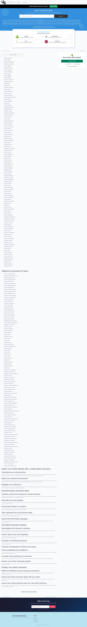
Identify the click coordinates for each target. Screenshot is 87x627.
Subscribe (52, 606)
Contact (36, 619)
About (36, 617)
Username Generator (11, 2)
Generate (61, 16)
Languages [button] (25, 2)
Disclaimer (36, 621)
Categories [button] (18, 2)
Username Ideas (82, 50)
